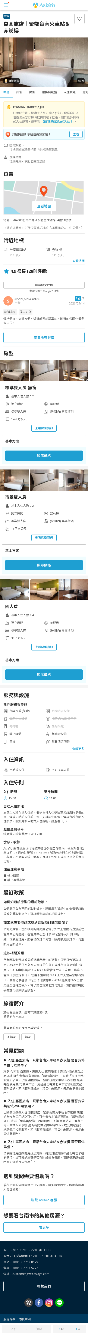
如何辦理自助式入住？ (58, 121)
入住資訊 (70, 92)
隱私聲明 (25, 1319)
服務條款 (9, 1319)
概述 (6, 92)
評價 (19, 92)
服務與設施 (49, 92)
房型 (32, 92)
